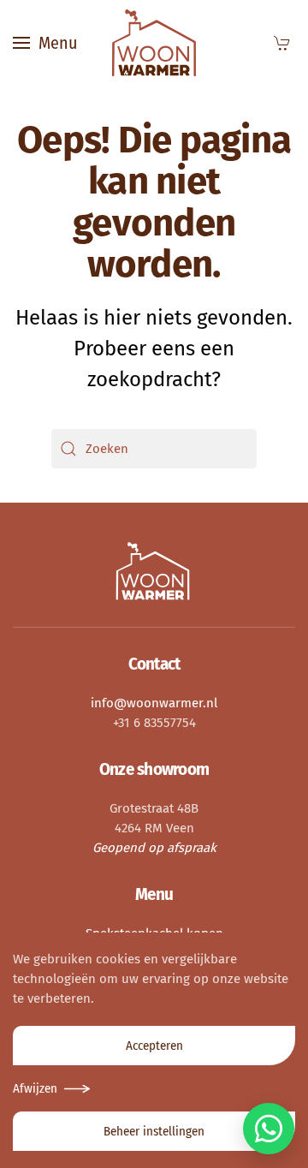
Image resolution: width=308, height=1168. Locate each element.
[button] (45, 43)
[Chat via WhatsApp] (268, 1128)
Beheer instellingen (154, 1131)
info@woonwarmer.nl (154, 703)
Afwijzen (35, 1088)
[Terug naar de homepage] (154, 43)
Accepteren (154, 1045)
